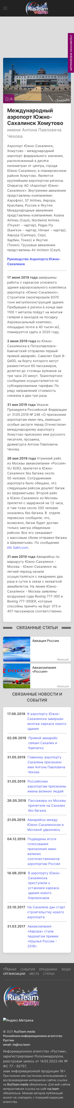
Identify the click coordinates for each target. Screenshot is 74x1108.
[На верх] (6, 968)
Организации (14, 973)
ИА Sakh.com (17, 547)
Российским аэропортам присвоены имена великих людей (47, 786)
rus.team (53, 1088)
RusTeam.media (24, 1031)
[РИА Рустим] (21, 996)
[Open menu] (5, 8)
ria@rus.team (21, 1044)
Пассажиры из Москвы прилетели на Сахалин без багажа (47, 805)
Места (34, 973)
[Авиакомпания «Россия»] (37, 676)
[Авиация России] (37, 649)
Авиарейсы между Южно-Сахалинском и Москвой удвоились (45, 825)
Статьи (48, 973)
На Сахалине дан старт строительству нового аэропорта (46, 912)
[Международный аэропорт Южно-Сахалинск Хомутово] (37, 80)
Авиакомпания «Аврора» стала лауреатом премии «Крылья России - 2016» (43, 936)
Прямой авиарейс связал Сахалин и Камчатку (43, 743)
